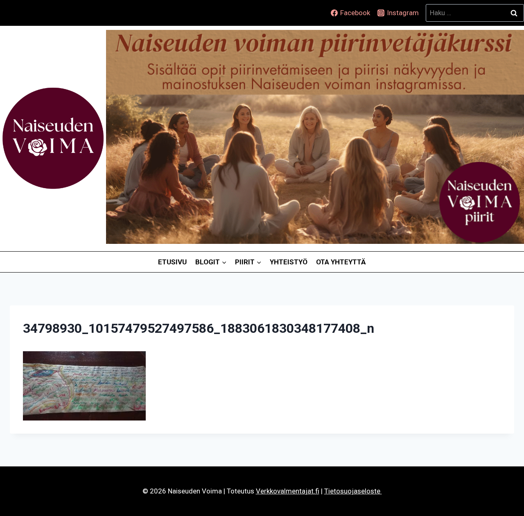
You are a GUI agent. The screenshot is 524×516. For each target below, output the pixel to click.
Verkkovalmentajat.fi (287, 491)
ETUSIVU (172, 262)
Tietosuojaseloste (353, 491)
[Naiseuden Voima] (53, 138)
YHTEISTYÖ (288, 262)
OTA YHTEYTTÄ (341, 262)
